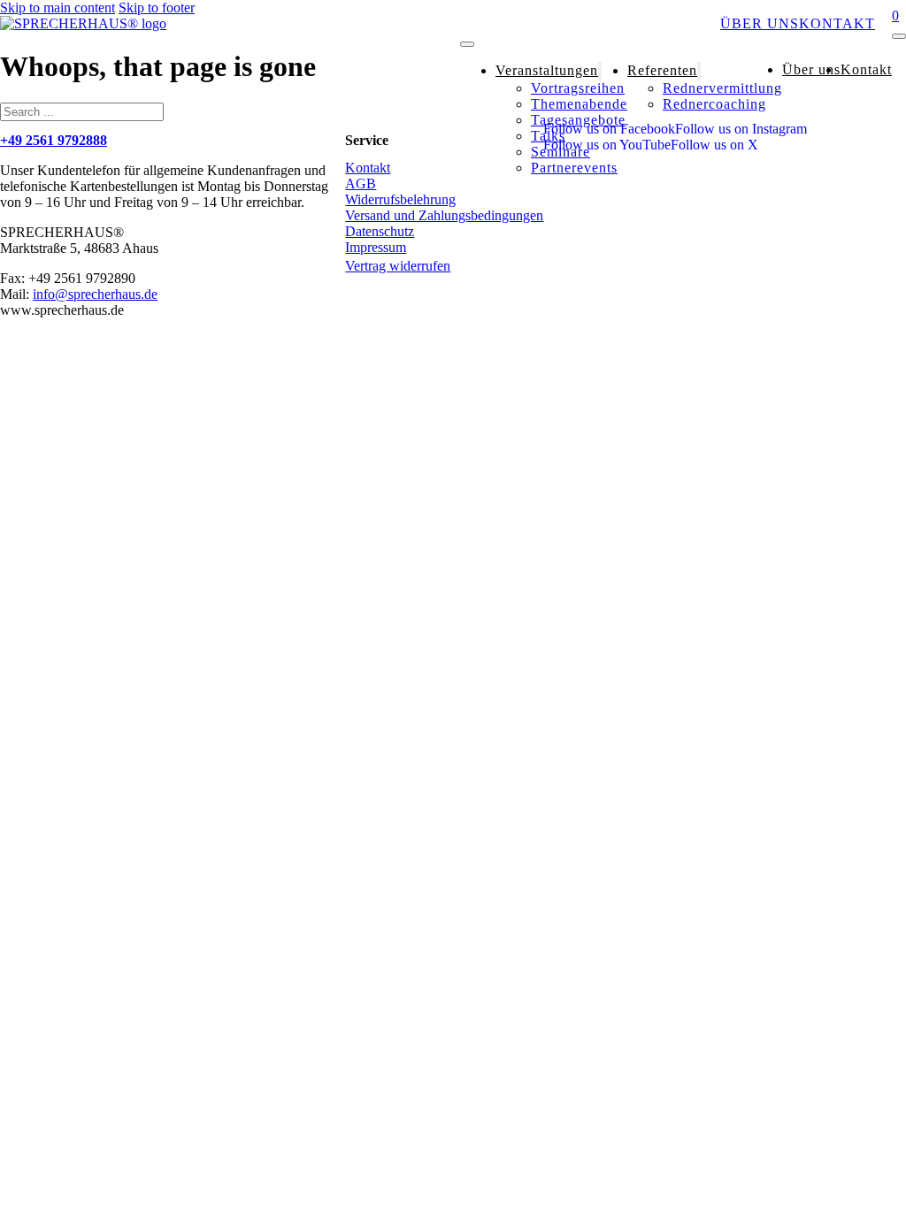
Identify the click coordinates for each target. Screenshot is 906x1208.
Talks (548, 135)
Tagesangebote (578, 119)
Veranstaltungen (539, 23)
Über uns (759, 23)
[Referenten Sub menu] (699, 71)
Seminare (560, 151)
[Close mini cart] (899, 36)
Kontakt (837, 23)
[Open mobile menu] (467, 44)
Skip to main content (57, 7)
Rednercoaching (714, 103)
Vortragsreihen (578, 88)
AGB (360, 183)
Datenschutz (379, 231)
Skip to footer (157, 7)
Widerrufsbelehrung (400, 199)
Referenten (669, 23)
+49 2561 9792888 (53, 140)
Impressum (375, 247)
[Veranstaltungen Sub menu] (600, 71)
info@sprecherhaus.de (95, 294)
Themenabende (579, 103)
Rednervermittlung (722, 88)
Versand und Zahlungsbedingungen (444, 215)
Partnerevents (574, 167)
